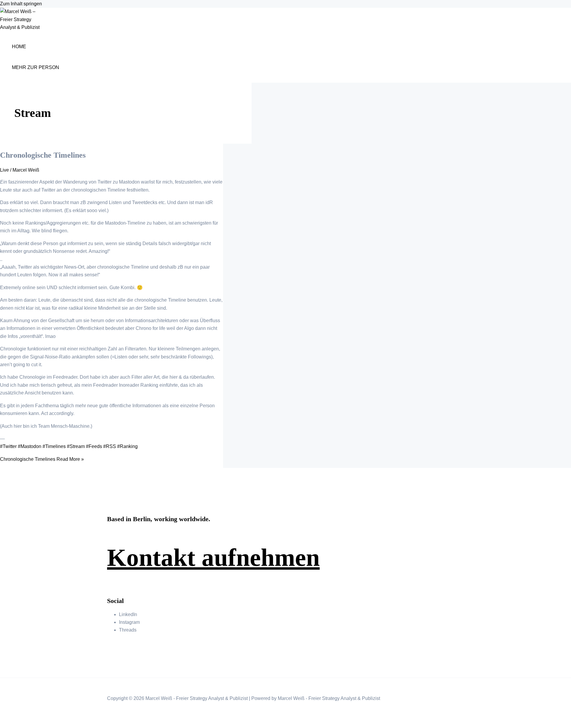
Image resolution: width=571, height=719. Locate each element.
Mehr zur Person (35, 67)
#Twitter (8, 446)
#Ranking (127, 446)
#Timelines (54, 446)
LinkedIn (128, 614)
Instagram (129, 622)
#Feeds (94, 446)
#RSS (109, 446)
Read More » (42, 459)
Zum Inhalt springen (21, 3)
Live (4, 170)
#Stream (76, 446)
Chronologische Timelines (43, 155)
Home (19, 46)
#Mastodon (29, 446)
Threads (128, 629)
